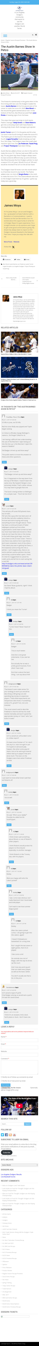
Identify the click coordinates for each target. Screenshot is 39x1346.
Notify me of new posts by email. (14, 1081)
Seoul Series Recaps (8, 1276)
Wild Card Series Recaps (9, 1298)
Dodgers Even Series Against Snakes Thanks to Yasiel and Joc (18, 400)
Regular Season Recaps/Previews (15, 40)
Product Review (7, 1270)
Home (2, 40)
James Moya (5, 93)
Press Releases (7, 1267)
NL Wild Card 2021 (8, 1243)
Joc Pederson (23, 144)
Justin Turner (6, 132)
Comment (5, 1059)
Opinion (4, 1264)
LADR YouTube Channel (9, 1229)
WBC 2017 (5, 1295)
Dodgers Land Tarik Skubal (16, 1185)
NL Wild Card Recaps (8, 1246)
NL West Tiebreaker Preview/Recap (13, 1240)
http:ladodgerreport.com (19, 321)
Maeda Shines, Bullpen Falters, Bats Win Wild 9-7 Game (16, 354)
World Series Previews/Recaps (11, 1307)
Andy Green (17, 123)
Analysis (4, 1217)
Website (16, 242)
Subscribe (6, 1152)
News (4, 1237)
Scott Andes (6, 1188)
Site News (5, 1280)
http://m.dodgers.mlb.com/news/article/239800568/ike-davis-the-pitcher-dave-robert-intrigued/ (17, 566)
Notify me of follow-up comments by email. (18, 1077)
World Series (6, 1301)
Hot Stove (5, 1226)
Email (3, 1044)
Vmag (23, 1343)
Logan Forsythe (12, 139)
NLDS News (6, 1255)
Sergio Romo (23, 174)
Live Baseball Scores (8, 1177)
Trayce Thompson (11, 146)
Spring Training (6, 1283)
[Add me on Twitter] (13, 247)
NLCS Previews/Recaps (9, 1252)
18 (36, 95)
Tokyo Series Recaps (8, 1286)
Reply (4, 462)
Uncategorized (6, 1292)
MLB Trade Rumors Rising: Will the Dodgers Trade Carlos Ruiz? (17, 1233)
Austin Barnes (11, 106)
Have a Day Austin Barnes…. (11, 278)
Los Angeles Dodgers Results (11, 1174)
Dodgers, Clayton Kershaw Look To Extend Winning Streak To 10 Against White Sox (19, 380)
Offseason (5, 1261)
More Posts (8, 242)
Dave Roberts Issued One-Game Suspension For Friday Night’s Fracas (28, 280)
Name (3, 1037)
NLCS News (6, 1249)
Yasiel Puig (33, 144)
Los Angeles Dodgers (18, 266)
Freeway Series (7, 1223)
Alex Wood (30, 108)
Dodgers (5, 1220)
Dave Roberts (31, 123)
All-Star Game (6, 1214)
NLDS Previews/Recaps (9, 1258)
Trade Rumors (6, 1289)
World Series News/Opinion (10, 1304)
